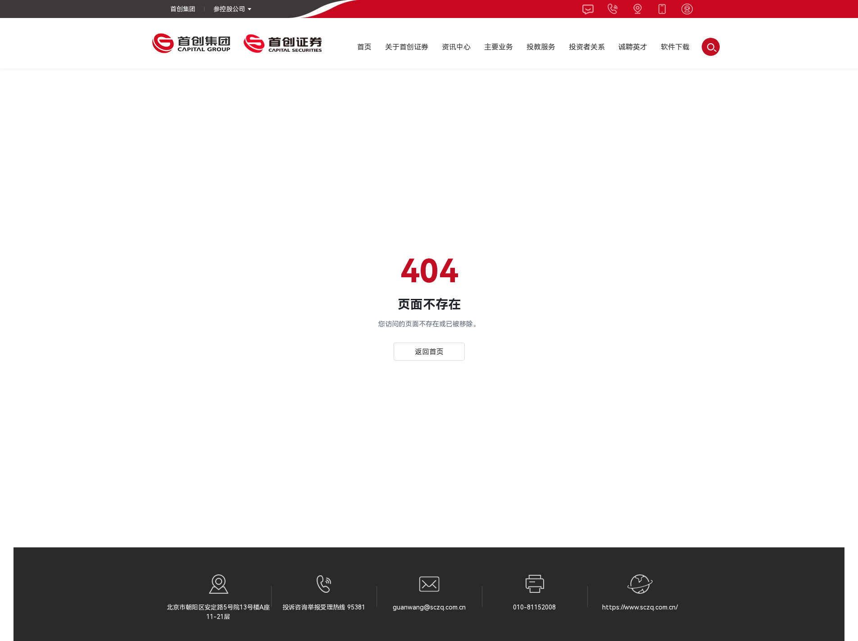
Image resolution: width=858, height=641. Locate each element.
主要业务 (498, 47)
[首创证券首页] (283, 43)
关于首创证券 (406, 47)
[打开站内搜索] (711, 47)
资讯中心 (456, 47)
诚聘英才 (632, 47)
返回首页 (429, 352)
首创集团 (182, 9)
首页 (364, 47)
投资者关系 (587, 47)
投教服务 (541, 47)
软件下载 (675, 47)
